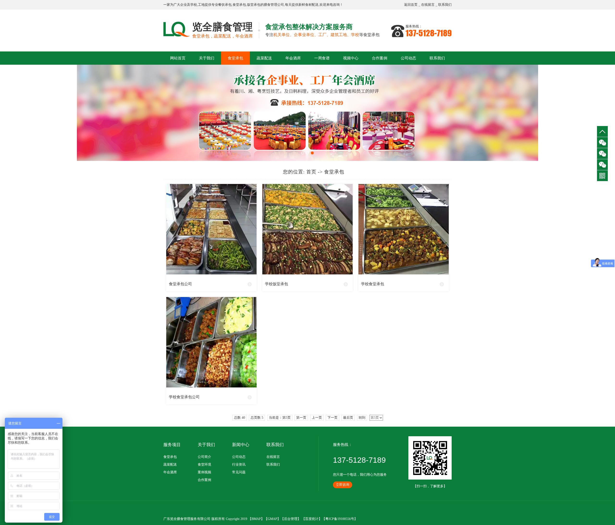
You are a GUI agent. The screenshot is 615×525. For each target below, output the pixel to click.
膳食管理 (270, 4)
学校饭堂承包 (276, 284)
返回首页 (411, 4)
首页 (311, 171)
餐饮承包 (225, 4)
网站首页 (177, 58)
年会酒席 (293, 58)
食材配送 (312, 4)
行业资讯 (239, 464)
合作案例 (379, 58)
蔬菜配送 (264, 58)
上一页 (317, 417)
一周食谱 (322, 58)
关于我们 (206, 58)
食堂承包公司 (180, 284)
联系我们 (445, 4)
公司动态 (408, 58)
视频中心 (350, 58)
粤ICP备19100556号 (339, 519)
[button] (302, 153)
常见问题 (239, 472)
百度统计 (312, 519)
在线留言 (428, 4)
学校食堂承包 (372, 284)
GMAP (272, 519)
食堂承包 (239, 4)
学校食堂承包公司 (184, 397)
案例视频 (204, 472)
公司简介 (204, 457)
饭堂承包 (253, 4)
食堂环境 (204, 464)
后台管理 (290, 519)
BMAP (256, 519)
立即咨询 (342, 485)
